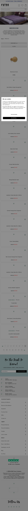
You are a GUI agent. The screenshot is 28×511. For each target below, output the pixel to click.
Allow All (14, 118)
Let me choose (14, 114)
